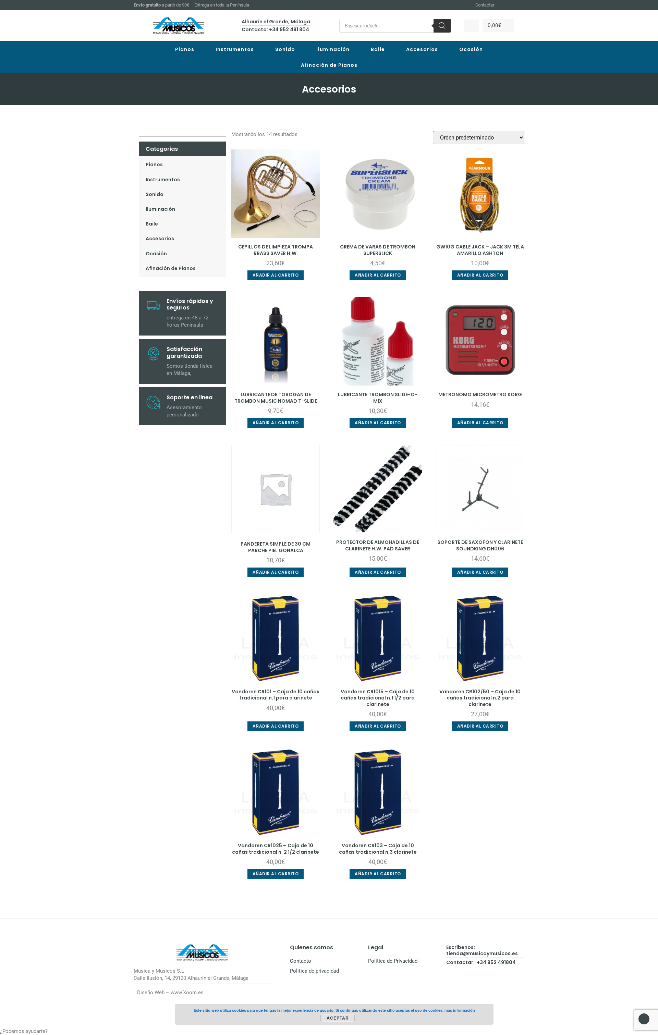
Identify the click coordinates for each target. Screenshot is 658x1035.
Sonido (285, 49)
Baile (378, 49)
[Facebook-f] (504, 5)
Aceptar (338, 1018)
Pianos (184, 49)
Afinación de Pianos (329, 65)
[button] (329, 1031)
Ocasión (471, 49)
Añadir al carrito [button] (276, 275)
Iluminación (333, 49)
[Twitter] (521, 5)
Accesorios (422, 49)
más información (459, 1010)
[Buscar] (442, 26)
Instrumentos (235, 49)
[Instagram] (512, 5)
